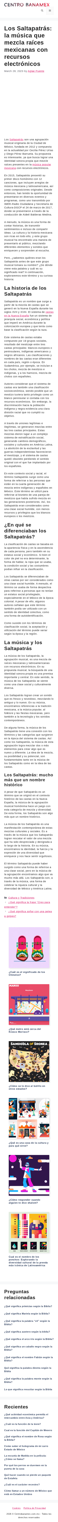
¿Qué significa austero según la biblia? (27, 1332)
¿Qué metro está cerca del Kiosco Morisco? (25, 1030)
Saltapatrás (16, 139)
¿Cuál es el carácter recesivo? (22, 1484)
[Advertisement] (29, 107)
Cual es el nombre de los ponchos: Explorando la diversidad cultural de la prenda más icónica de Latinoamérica (28, 1261)
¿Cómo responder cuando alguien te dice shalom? (24, 1201)
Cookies (16, 1508)
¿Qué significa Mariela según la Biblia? (27, 1313)
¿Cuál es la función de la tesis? (22, 1424)
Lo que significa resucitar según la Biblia (28, 1389)
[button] (42, 11)
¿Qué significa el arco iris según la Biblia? (29, 1339)
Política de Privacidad (35, 1508)
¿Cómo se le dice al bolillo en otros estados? (27, 1087)
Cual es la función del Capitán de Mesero (28, 1430)
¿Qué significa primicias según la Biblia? (28, 1306)
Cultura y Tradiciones (21, 897)
